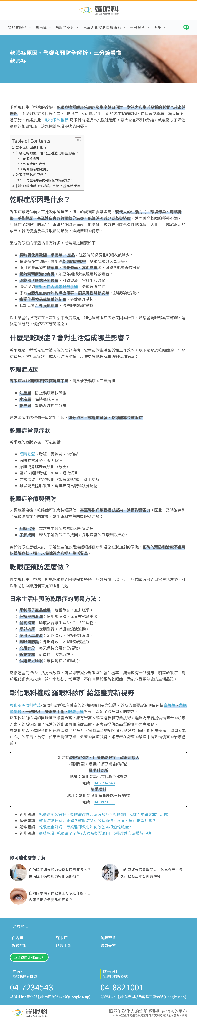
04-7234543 (104, 782)
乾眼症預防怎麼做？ (31, 174)
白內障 (41, 27)
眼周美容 (108, 945)
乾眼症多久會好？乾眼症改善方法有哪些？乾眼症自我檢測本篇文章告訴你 (103, 814)
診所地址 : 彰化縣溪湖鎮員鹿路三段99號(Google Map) (143, 996)
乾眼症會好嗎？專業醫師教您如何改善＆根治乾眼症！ (86, 827)
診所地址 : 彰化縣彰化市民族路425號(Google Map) (50, 996)
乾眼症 (62, 938)
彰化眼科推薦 (56, 120)
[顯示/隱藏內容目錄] (76, 140)
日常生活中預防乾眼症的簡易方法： (48, 180)
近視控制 (19, 945)
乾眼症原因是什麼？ (31, 147)
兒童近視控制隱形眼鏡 (102, 27)
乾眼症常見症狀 (34, 164)
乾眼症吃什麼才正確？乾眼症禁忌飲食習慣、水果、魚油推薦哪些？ (97, 820)
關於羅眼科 (17, 27)
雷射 (39, 286)
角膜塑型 (108, 938)
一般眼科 (137, 27)
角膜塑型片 (65, 27)
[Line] (186, 27)
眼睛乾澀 (27, 454)
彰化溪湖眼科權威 (25, 705)
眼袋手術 (76, 711)
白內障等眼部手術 (62, 286)
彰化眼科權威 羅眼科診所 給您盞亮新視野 (47, 185)
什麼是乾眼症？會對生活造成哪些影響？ (47, 152)
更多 (157, 27)
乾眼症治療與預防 (35, 169)
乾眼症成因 (31, 158)
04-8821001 (104, 801)
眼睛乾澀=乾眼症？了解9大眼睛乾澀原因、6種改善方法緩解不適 (95, 833)
